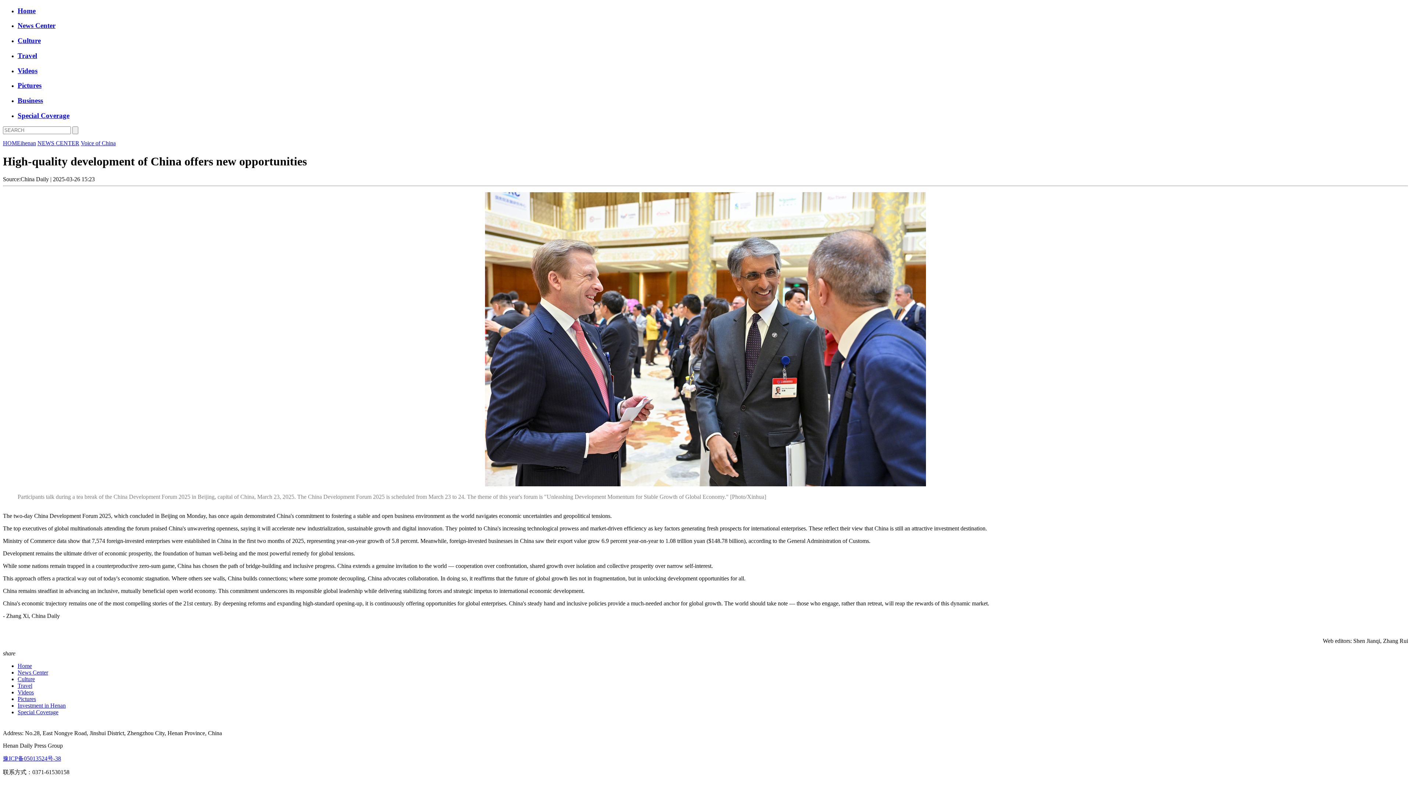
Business (30, 100)
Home (27, 11)
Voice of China (98, 143)
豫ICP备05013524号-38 (32, 758)
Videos (27, 71)
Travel (27, 56)
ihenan (28, 143)
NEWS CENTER (58, 143)
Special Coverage (43, 115)
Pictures (30, 85)
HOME (12, 143)
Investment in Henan (42, 705)
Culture (29, 40)
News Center (36, 25)
